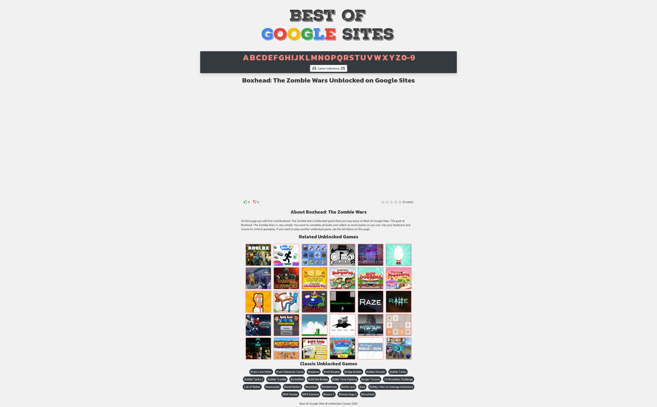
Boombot (311, 386)
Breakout (313, 371)
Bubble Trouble (277, 379)
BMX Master (290, 394)
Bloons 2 (328, 394)
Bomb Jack (348, 386)
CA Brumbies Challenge (398, 379)
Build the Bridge (318, 379)
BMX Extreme (310, 394)
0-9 (408, 57)
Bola (362, 386)
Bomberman (329, 386)
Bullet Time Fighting (344, 379)
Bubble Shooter (375, 371)
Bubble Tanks (398, 371)
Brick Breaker (332, 371)
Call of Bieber (252, 386)
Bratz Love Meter (261, 371)
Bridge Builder (353, 371)
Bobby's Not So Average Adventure (391, 386)
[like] (245, 202)
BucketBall (297, 379)
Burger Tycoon (370, 379)
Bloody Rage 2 (348, 394)
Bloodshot (367, 394)
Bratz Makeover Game (290, 371)
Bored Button (292, 386)
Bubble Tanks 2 (253, 379)
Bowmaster (273, 386)
